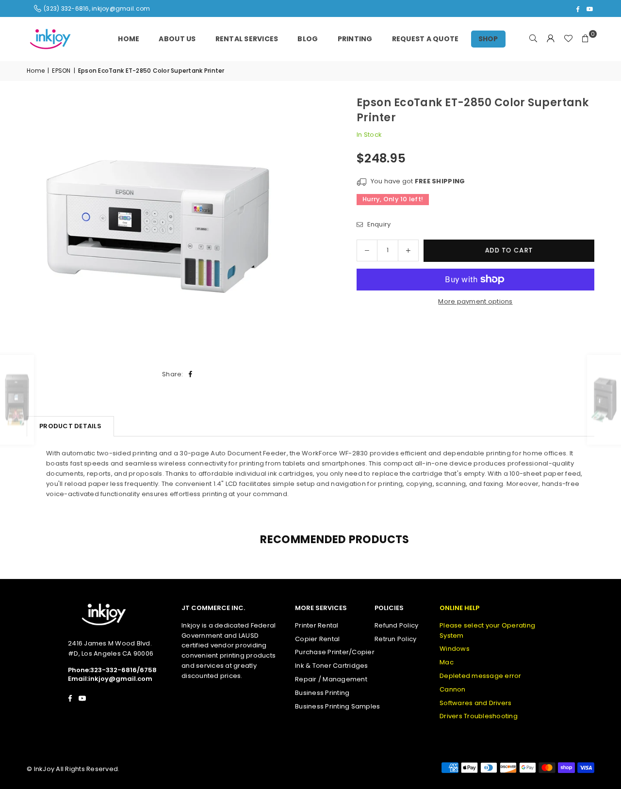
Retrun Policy (395, 639)
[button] (585, 39)
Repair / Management (331, 679)
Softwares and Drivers (475, 703)
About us (177, 39)
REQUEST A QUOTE (425, 39)
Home (128, 39)
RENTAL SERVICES (246, 39)
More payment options (475, 301)
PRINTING (355, 39)
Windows (455, 648)
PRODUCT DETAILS (70, 426)
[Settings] (550, 39)
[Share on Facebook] (191, 375)
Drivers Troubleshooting (479, 716)
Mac (447, 662)
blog (307, 39)
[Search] (533, 39)
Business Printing (322, 692)
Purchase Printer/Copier (335, 652)
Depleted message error (481, 675)
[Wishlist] (568, 39)
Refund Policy (396, 625)
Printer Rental (317, 625)
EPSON (61, 70)
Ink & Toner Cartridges (331, 665)
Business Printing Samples (337, 706)
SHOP (488, 39)
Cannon (453, 689)
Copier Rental (317, 639)
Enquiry (378, 224)
